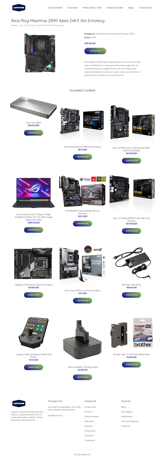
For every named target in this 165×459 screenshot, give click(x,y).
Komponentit (55, 7)
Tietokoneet (89, 431)
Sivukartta (125, 426)
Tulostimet (89, 435)
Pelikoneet (89, 421)
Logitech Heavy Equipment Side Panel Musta (33, 355)
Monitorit (88, 411)
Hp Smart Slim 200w (131, 284)
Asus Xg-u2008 (33, 122)
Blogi (131, 7)
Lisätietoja (95, 51)
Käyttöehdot (127, 416)
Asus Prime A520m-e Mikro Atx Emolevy (82, 147)
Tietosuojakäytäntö (130, 421)
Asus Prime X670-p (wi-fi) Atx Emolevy (82, 290)
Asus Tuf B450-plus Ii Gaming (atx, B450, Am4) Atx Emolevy (131, 149)
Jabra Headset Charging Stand (83, 367)
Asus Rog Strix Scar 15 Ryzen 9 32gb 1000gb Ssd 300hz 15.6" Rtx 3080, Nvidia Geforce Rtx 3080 (33, 217)
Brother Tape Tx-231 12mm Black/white (131, 354)
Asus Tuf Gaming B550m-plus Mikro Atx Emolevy (131, 219)
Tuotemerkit (145, 7)
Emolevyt (124, 34)
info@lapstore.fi (55, 415)
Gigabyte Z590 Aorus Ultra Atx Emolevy (33, 284)
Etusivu (14, 25)
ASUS (131, 34)
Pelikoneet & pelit (92, 7)
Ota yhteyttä (126, 411)
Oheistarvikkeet (114, 7)
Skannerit (73, 7)
